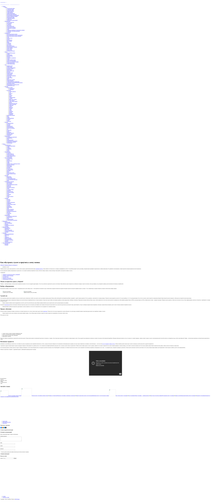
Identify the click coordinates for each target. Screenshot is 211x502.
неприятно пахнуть (39, 268)
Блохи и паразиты (10, 209)
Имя (1, 442)
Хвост (8, 195)
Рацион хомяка (10, 87)
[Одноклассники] (2, 427)
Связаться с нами (6, 497)
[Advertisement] (97, 253)
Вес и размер (9, 41)
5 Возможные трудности (8, 279)
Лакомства (9, 121)
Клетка (8, 159)
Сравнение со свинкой (11, 28)
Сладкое (10, 98)
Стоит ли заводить (10, 22)
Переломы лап (9, 126)
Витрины (6, 243)
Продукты (9, 90)
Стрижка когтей (10, 169)
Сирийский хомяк (10, 9)
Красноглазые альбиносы (12, 14)
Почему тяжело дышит (11, 204)
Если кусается (9, 168)
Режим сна (9, 185)
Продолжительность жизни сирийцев (14, 36)
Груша (10, 110)
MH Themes (17, 499)
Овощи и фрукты (12, 91)
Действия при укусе (11, 85)
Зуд (7, 129)
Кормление (9, 176)
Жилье (6, 51)
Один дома (9, 76)
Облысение (9, 130)
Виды (6, 7)
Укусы (8, 39)
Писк (8, 193)
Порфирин (9, 203)
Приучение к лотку (10, 172)
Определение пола (10, 26)
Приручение (9, 69)
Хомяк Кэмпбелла (10, 11)
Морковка (11, 114)
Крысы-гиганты (10, 191)
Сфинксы (9, 147)
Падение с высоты (10, 133)
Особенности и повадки (9, 181)
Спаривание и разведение (12, 216)
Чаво (8, 174)
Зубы (8, 37)
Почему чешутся (10, 210)
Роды (8, 218)
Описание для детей (11, 50)
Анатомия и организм (9, 239)
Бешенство (9, 132)
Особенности (7, 33)
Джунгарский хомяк (11, 8)
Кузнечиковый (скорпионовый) (13, 15)
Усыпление (9, 135)
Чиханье (8, 125)
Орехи (8, 120)
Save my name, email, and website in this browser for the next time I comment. (15, 451)
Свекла (10, 106)
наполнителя (7, 304)
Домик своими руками (11, 59)
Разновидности (8, 144)
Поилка (8, 56)
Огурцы (10, 95)
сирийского (11, 89)
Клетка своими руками (11, 173)
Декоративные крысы (11, 145)
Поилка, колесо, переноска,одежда (13, 163)
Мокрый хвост (10, 134)
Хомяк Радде (9, 19)
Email (1, 445)
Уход (6, 64)
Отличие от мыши (10, 192)
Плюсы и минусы (10, 153)
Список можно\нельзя (11, 178)
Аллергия (9, 32)
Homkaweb (7, 265)
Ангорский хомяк (10, 10)
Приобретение (7, 21)
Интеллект (9, 186)
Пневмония (9, 206)
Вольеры (6, 244)
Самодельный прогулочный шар (13, 81)
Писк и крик (9, 48)
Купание (8, 167)
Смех (8, 197)
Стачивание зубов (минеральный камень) (15, 82)
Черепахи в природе (8, 241)
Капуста (10, 93)
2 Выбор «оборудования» (8, 275)
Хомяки (4, 6)
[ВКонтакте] (1, 427)
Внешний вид (9, 40)
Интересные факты (8, 238)
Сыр (10, 92)
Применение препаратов (11, 211)
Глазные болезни (10, 123)
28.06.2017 (2, 265)
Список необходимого (11, 67)
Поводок (8, 71)
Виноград (11, 107)
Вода (8, 116)
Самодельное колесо (11, 62)
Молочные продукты (13, 103)
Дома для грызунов (6, 242)
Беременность (9, 217)
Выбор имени (9, 66)
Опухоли (8, 124)
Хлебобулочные (12, 97)
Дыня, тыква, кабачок (13, 101)
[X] (5, 427)
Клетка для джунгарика (11, 60)
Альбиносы (9, 148)
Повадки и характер (11, 187)
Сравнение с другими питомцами (13, 31)
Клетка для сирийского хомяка (13, 61)
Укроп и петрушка (12, 104)
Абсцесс (8, 201)
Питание (6, 86)
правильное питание (11, 115)
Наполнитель (9, 54)
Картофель (11, 113)
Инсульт (8, 212)
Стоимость (9, 24)
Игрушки (9, 170)
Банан (10, 96)
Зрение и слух (9, 38)
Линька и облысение (11, 202)
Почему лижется (10, 196)
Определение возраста (11, 27)
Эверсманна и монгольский (12, 20)
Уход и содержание (8, 157)
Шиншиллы (5, 221)
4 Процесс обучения (7, 278)
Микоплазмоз (9, 207)
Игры (8, 78)
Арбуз (10, 109)
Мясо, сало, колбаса (13, 99)
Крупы (10, 102)
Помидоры (11, 105)
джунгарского (11, 88)
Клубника (11, 111)
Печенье (10, 108)
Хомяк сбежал (9, 77)
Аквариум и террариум (11, 57)
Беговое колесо (10, 55)
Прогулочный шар (10, 70)
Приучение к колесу (11, 83)
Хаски (8, 150)
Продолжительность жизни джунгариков (14, 35)
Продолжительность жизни (12, 34)
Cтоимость (9, 152)
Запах (8, 29)
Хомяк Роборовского (11, 13)
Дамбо (8, 146)
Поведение (5, 423)
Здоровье (6, 198)
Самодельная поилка (11, 63)
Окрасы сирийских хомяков (12, 16)
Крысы (4, 143)
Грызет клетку (9, 49)
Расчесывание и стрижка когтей (13, 84)
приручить (45, 311)
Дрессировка (9, 74)
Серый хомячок (10, 12)
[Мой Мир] (4, 427)
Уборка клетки (10, 73)
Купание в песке (10, 68)
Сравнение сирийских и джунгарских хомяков (16, 30)
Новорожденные (10, 219)
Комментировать (3, 436)
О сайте (4, 496)
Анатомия (9, 194)
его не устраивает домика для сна (108, 343)
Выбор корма (9, 177)
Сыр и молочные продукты (12, 179)
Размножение (7, 136)
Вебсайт (2, 448)
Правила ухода (10, 65)
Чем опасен (9, 25)
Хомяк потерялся (10, 80)
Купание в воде (10, 72)
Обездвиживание (10, 127)
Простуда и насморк (11, 128)
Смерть (8, 214)
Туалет (8, 58)
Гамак (8, 161)
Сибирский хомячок (11, 18)
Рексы (8, 149)
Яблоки (10, 112)
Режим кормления (10, 118)
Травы (8, 117)
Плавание (9, 190)
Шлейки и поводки (10, 164)
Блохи (8, 131)
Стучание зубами (10, 189)
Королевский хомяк (10, 17)
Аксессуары (5, 421)
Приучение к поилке (11, 79)
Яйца (10, 94)
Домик (8, 53)
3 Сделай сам (5, 276)
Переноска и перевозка (11, 75)
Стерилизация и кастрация (12, 220)
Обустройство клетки (11, 52)
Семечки (8, 119)
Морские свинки (6, 227)
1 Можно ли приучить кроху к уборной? (11, 274)
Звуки (8, 188)
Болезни (6, 122)
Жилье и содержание (13, 265)
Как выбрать (9, 23)
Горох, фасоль (11, 100)
